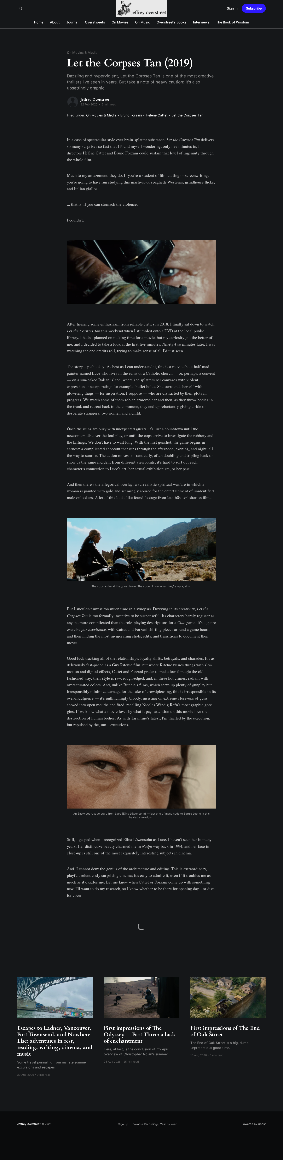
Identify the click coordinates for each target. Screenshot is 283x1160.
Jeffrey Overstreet (95, 99)
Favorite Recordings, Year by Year (155, 1124)
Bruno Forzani (131, 115)
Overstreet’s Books (171, 22)
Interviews (201, 22)
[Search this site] (20, 8)
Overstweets (95, 22)
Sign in (232, 8)
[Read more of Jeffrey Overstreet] (73, 102)
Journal (72, 22)
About (55, 22)
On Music (142, 22)
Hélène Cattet (157, 115)
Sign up (123, 1124)
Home (38, 22)
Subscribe (254, 8)
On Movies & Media (82, 52)
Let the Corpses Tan (187, 115)
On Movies (120, 22)
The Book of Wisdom (232, 22)
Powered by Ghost (254, 1124)
